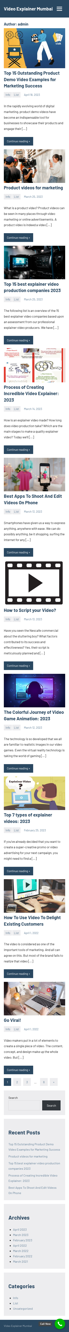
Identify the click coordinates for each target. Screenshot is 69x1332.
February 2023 (22, 1240)
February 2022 (22, 1256)
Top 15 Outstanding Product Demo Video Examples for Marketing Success (32, 79)
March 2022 (21, 1251)
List (16, 94)
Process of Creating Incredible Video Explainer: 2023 (31, 393)
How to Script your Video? (30, 610)
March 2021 (20, 1261)
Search (13, 1097)
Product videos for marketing (33, 187)
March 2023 (20, 1235)
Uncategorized (23, 1308)
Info (8, 94)
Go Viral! (12, 1020)
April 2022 (20, 1245)
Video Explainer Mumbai (28, 8)
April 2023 (20, 1229)
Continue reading (17, 141)
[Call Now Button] (60, 1324)
